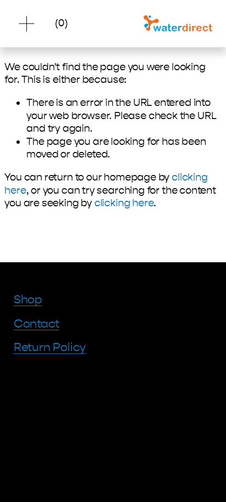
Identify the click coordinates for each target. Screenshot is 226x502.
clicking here (124, 203)
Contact (36, 324)
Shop (28, 299)
